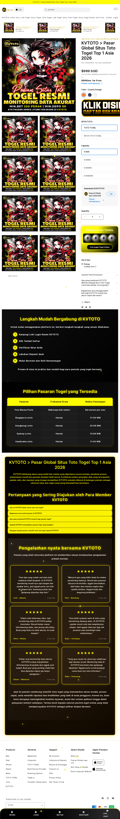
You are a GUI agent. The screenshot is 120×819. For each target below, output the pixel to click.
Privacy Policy (55, 778)
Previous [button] (3, 2)
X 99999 (88, 168)
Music (8, 773)
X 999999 (88, 176)
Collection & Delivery (58, 760)
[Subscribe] (42, 805)
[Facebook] (83, 307)
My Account (54, 756)
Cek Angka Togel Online (99, 247)
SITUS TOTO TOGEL (92, 136)
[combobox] (66, 10)
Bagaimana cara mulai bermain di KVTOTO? (26, 513)
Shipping (95, 74)
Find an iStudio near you (79, 761)
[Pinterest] (90, 307)
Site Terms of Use (56, 782)
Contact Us (54, 769)
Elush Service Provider (37, 769)
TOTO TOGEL (90, 128)
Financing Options (35, 773)
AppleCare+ (32, 756)
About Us (75, 756)
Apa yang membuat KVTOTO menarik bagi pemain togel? (30, 519)
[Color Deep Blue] (90, 95)
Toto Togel (47, 18)
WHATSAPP (83, 815)
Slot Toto (100, 18)
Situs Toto (15, 18)
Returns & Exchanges (58, 765)
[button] (5, 18)
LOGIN (36, 815)
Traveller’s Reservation (37, 782)
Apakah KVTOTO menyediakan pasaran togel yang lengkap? (31, 525)
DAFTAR (60, 815)
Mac (7, 756)
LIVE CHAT (105, 815)
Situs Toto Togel (70, 18)
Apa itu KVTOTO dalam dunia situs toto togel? (26, 507)
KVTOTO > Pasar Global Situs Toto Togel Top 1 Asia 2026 (60, 2)
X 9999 (87, 160)
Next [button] (117, 2)
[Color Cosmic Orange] (83, 95)
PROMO (12, 815)
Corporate (32, 760)
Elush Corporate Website (81, 771)
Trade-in (31, 778)
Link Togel (25, 18)
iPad (7, 760)
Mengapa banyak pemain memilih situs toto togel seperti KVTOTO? (34, 530)
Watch (8, 769)
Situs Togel (36, 18)
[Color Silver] (95, 95)
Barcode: (98, 63)
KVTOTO (5, 18)
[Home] (7, 10)
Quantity (85, 211)
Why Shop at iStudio (79, 767)
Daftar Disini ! (82, 2)
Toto (8, 782)
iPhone (9, 765)
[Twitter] (86, 307)
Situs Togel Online (87, 18)
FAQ (51, 773)
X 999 (86, 152)
